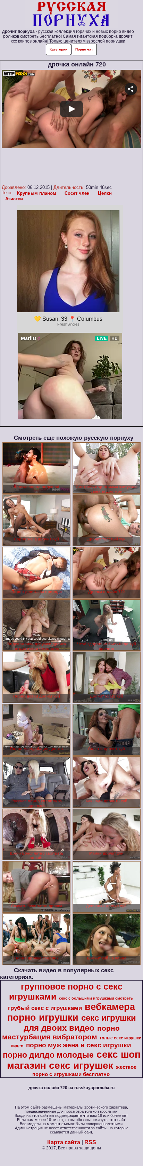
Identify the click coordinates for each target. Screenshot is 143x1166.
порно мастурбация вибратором (61, 1032)
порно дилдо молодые (48, 1054)
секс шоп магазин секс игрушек (74, 1060)
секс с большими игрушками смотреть (96, 998)
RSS (90, 1142)
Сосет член (77, 193)
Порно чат (84, 49)
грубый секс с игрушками (45, 1007)
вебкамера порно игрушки (71, 1012)
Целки (105, 193)
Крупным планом (36, 193)
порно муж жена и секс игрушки (78, 1045)
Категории (58, 49)
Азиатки (14, 198)
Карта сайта (63, 1142)
